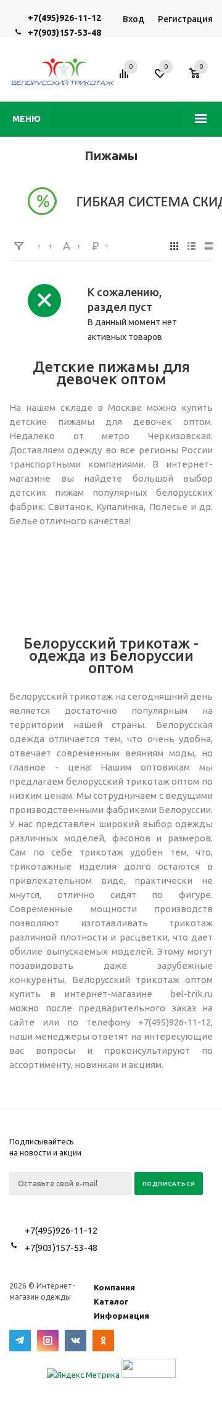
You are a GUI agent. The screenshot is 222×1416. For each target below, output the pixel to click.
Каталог (111, 1301)
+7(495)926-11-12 (64, 18)
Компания (114, 1287)
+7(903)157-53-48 (64, 33)
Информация (121, 1315)
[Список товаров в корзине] (200, 80)
